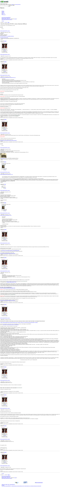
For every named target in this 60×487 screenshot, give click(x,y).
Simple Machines (12, 484)
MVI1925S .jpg (3, 158)
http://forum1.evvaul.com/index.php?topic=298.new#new (7, 253)
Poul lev (5, 202)
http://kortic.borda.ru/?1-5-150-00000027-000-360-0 (7, 36)
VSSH (5, 184)
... (4, 22)
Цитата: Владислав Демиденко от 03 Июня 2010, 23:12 (8, 77)
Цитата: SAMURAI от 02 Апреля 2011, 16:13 (6, 174)
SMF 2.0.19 (3, 484)
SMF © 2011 (7, 484)
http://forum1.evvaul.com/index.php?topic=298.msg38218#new (8, 140)
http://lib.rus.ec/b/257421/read (4, 37)
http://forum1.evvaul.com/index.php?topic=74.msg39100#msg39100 (10, 250)
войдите (13, 4)
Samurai (5, 61)
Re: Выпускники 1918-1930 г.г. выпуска (5, 54)
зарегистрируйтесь (17, 4)
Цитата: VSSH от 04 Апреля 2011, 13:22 (5, 215)
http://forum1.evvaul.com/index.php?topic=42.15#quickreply (11, 324)
